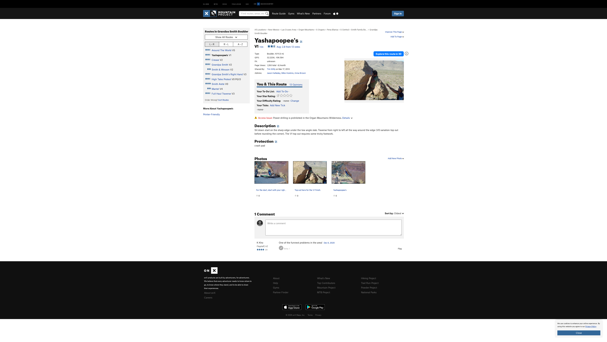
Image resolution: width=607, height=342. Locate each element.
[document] (578, 328)
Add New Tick (277, 105)
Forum (327, 13)
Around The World (221, 50)
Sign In (398, 13)
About (276, 278)
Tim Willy (271, 69)
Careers (208, 297)
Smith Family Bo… (359, 29)
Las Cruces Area (288, 29)
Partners (316, 13)
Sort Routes (223, 100)
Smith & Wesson (221, 69)
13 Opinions (296, 84)
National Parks (369, 292)
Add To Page (396, 36)
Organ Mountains (306, 29)
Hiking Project (368, 278)
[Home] (220, 13)
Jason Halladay (273, 73)
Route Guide (279, 13)
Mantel (215, 88)
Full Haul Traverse (221, 93)
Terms (310, 315)
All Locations (260, 29)
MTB (216, 4)
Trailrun (236, 4)
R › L (226, 44)
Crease (215, 59)
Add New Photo (395, 158)
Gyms (291, 13)
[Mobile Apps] (335, 13)
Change (295, 100)
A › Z (240, 44)
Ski (247, 4)
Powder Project (369, 287)
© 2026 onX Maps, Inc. (295, 315)
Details (346, 117)
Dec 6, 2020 (329, 242)
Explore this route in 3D (389, 53)
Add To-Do (282, 91)
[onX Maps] (211, 272)
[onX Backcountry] (263, 4)
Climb (206, 4)
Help (275, 283)
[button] (347, 80)
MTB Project (323, 292)
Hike (225, 4)
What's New (303, 13)
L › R (211, 44)
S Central (344, 29)
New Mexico (273, 29)
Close (579, 332)
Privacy (318, 315)
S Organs (320, 29)
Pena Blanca (332, 29)
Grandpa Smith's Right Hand (227, 74)
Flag (400, 248)
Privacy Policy (590, 327)
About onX (209, 292)
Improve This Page (393, 32)
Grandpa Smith (220, 64)
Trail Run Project (370, 283)
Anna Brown (300, 73)
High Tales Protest (221, 79)
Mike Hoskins (287, 73)
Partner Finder (280, 292)
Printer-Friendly (211, 114)
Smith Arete (218, 83)
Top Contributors (326, 283)
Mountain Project (326, 287)
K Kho (260, 242)
